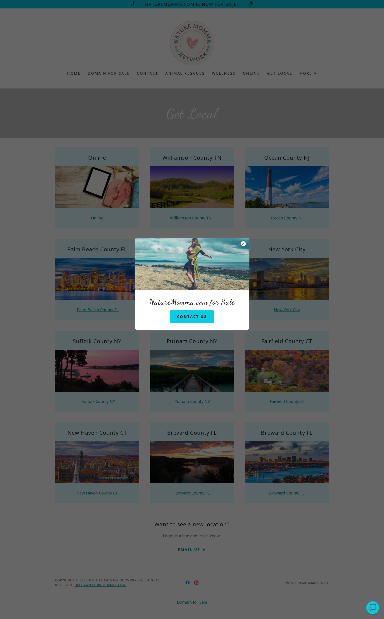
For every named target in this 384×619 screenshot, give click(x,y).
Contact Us (192, 316)
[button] (372, 607)
